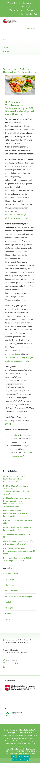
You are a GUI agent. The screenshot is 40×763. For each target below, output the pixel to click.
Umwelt (9, 619)
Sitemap (5, 47)
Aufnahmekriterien (12, 354)
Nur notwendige (23, 756)
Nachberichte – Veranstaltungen (19, 596)
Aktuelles (10, 579)
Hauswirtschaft (12, 590)
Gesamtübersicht (11, 573)
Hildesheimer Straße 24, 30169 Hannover (17, 653)
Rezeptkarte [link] (14, 435)
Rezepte (9, 607)
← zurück (6, 51)
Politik (8, 602)
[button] (35, 13)
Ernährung (10, 585)
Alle (13, 756)
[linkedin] (4, 667)
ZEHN (8, 424)
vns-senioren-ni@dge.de (13, 663)
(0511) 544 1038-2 (11, 660)
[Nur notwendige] (37, 755)
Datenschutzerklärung (20, 760)
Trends (9, 613)
